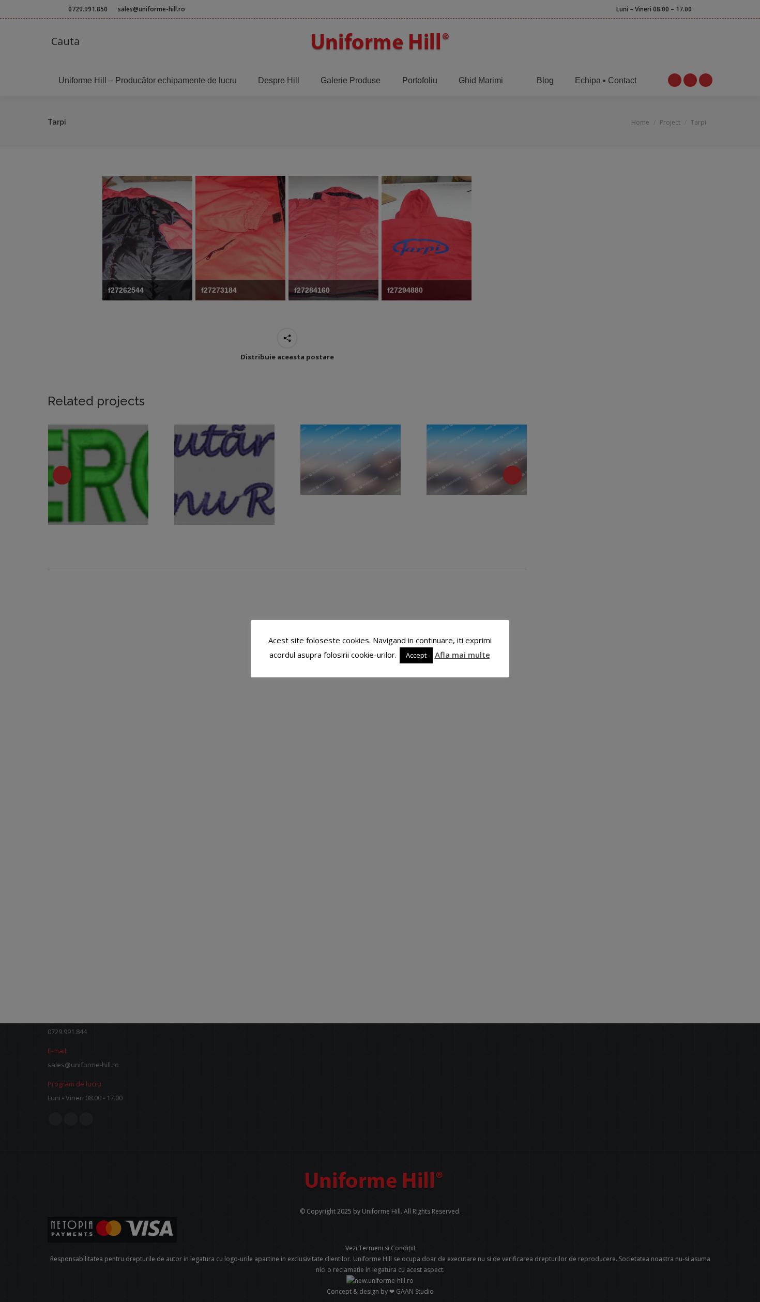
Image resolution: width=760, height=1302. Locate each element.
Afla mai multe (462, 654)
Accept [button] (416, 655)
